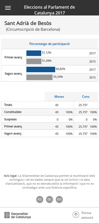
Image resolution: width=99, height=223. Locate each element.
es (40, 198)
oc (49, 198)
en (59, 198)
